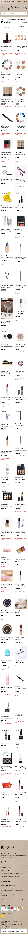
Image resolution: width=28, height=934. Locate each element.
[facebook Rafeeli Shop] (5, 862)
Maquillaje (7, 19)
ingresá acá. (4, 924)
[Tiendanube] (7, 927)
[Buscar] (25, 13)
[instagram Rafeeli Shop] (1, 862)
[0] (26, 8)
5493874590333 (6, 867)
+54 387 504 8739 (6, 870)
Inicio (2, 19)
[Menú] (2, 8)
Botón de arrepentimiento (15, 924)
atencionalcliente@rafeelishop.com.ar (12, 873)
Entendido (22, 931)
